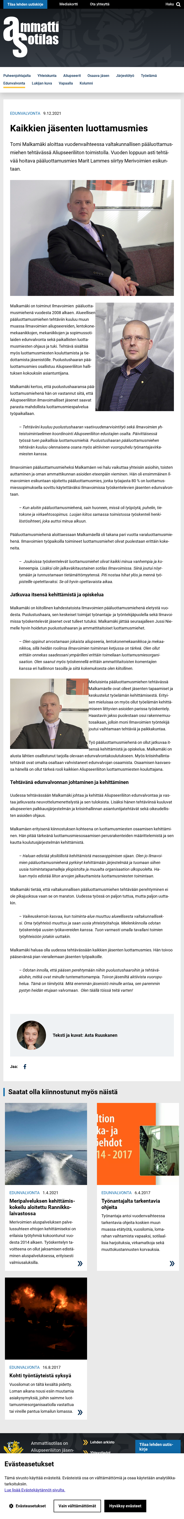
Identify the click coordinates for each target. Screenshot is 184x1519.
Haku (170, 4)
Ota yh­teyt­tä (100, 4)
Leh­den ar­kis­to (102, 1442)
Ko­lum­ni (86, 83)
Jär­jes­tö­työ (125, 76)
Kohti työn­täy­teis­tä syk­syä (40, 1375)
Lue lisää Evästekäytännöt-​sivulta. (34, 1490)
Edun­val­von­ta (14, 83)
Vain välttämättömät (77, 1506)
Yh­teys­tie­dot (100, 1453)
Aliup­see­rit (72, 76)
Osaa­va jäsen (98, 76)
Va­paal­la (66, 83)
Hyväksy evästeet (125, 1506)
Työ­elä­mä (149, 76)
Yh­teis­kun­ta (47, 76)
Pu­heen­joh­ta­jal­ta (17, 76)
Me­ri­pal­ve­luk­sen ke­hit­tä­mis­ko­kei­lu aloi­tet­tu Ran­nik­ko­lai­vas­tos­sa (42, 1207)
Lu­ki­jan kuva (42, 83)
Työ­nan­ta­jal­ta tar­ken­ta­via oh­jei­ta (130, 1204)
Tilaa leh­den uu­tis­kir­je (25, 4)
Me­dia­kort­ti (68, 4)
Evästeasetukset (31, 1506)
